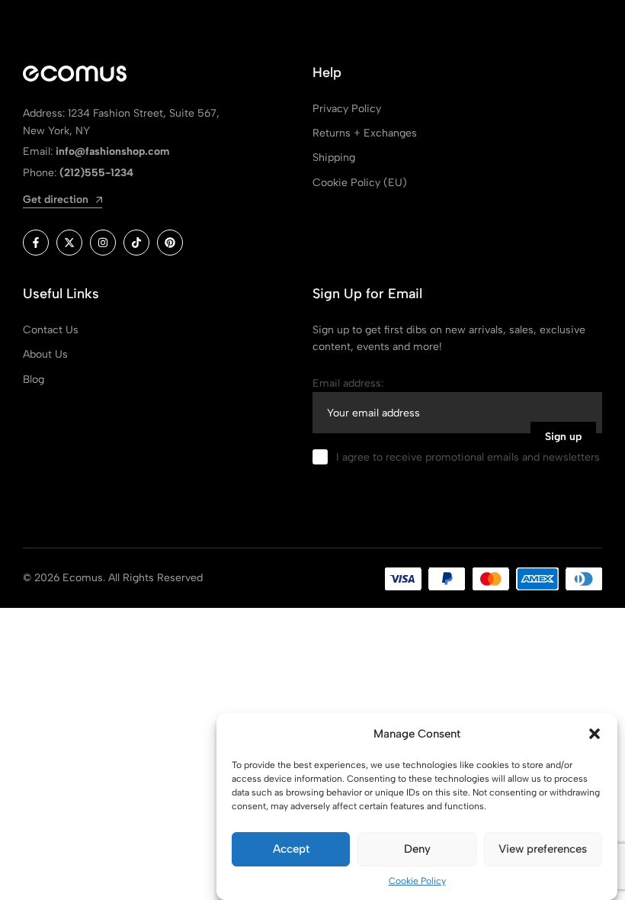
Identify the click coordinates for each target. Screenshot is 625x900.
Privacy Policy (346, 108)
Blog (33, 379)
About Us (45, 354)
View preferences (542, 849)
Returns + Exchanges (364, 133)
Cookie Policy (417, 881)
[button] (594, 733)
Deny (417, 849)
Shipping (333, 157)
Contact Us (51, 329)
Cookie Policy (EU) (359, 182)
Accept (291, 849)
